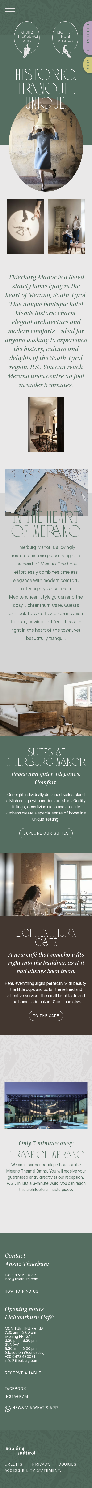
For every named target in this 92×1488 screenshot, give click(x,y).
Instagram (16, 1397)
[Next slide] (82, 1105)
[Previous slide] (9, 1105)
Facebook (15, 1389)
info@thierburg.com (21, 1279)
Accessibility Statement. (33, 1471)
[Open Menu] (10, 8)
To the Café (46, 1015)
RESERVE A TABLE (23, 1373)
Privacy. (41, 1464)
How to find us (22, 1291)
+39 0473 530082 (20, 1275)
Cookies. (68, 1464)
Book (88, 64)
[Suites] (27, 39)
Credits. (14, 1464)
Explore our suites (46, 833)
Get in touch (88, 38)
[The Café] (65, 39)
